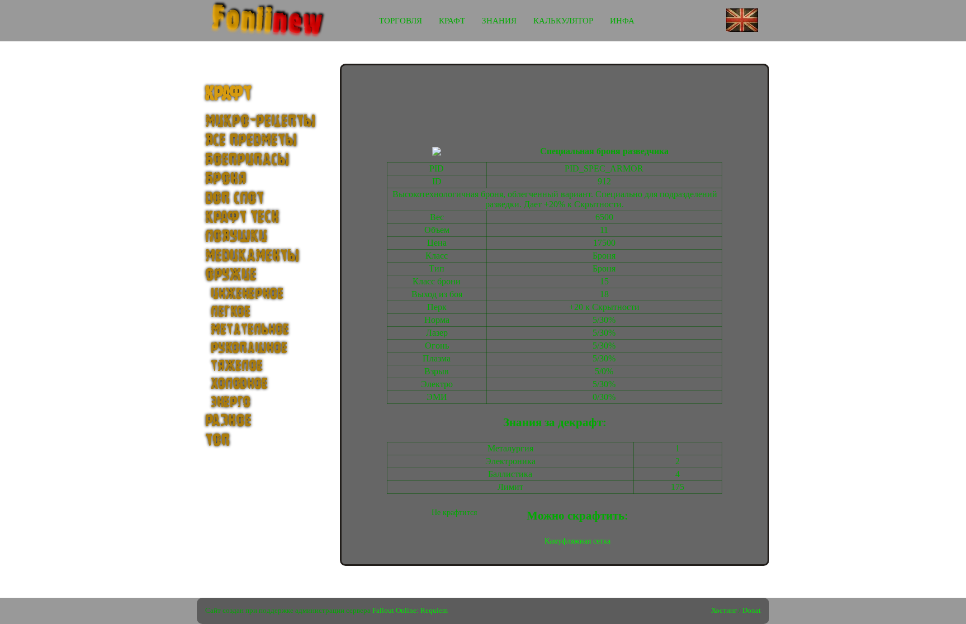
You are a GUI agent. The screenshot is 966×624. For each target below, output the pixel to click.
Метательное (250, 329)
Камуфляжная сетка (577, 541)
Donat (751, 610)
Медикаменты (252, 256)
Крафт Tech (242, 217)
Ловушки (236, 236)
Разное (228, 421)
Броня (225, 179)
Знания (499, 20)
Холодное (239, 384)
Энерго (230, 402)
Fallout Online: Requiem (410, 610)
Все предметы (251, 140)
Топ (217, 440)
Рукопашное (249, 348)
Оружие (231, 275)
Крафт (452, 20)
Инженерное (247, 294)
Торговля (400, 20)
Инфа (622, 20)
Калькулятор (563, 20)
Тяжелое (237, 366)
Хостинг (724, 610)
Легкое (230, 312)
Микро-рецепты (260, 121)
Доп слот (234, 198)
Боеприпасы (247, 160)
